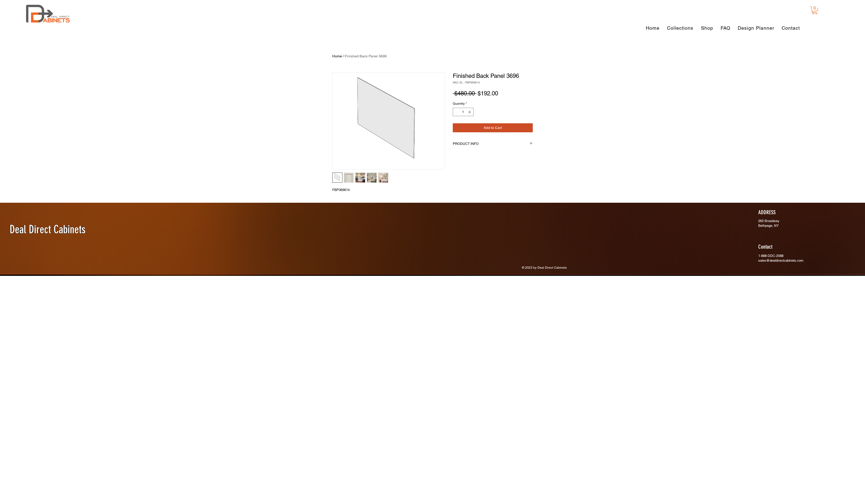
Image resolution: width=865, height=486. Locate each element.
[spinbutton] (463, 119)
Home (337, 56)
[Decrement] (456, 119)
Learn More (522, 102)
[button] (814, 10)
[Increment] (470, 119)
